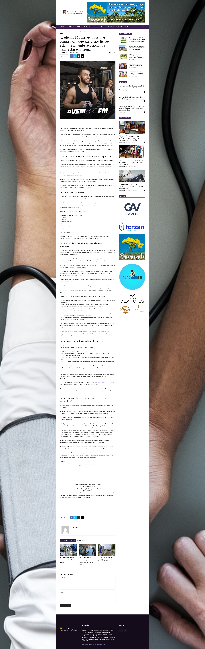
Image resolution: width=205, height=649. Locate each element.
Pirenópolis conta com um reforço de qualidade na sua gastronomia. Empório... (129, 138)
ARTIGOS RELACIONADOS (68, 541)
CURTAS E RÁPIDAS (125, 34)
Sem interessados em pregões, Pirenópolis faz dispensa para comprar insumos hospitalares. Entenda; (67, 559)
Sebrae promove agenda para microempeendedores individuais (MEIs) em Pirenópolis (137, 47)
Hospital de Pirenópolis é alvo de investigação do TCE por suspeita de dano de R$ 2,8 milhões (106, 559)
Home (62, 27)
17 (144, 190)
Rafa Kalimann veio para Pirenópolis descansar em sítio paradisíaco (131, 186)
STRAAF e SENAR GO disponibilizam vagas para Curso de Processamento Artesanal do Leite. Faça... (137, 57)
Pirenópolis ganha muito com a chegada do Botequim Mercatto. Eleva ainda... (131, 162)
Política (103, 27)
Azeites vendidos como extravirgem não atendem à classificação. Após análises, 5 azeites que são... (131, 108)
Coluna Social (122, 133)
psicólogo (87, 389)
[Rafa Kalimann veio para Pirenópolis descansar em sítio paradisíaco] (132, 176)
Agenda (79, 27)
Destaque (100, 555)
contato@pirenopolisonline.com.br (96, 644)
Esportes (111, 27)
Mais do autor (80, 541)
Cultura (127, 27)
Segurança (119, 27)
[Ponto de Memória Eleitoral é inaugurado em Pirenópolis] (123, 66)
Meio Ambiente (88, 27)
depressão (81, 160)
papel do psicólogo (107, 382)
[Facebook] (121, 630)
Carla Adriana (64, 52)
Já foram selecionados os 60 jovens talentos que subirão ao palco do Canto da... (136, 73)
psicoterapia (96, 382)
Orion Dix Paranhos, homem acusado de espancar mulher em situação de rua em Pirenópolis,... (131, 88)
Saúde (96, 27)
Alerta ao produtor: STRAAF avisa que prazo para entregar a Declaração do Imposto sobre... (137, 39)
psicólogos (109, 145)
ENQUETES (123, 82)
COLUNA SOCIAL (125, 118)
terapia (63, 290)
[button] (143, 27)
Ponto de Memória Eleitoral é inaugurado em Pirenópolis (136, 64)
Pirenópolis (70, 27)
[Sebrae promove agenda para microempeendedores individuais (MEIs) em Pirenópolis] (123, 48)
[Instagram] (125, 630)
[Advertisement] (87, 123)
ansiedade (64, 205)
